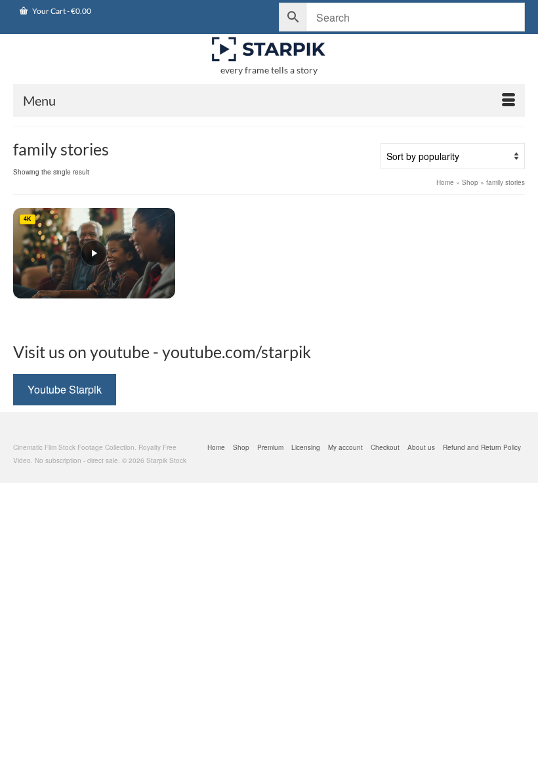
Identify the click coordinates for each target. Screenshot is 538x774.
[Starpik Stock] (269, 49)
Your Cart (61, 11)
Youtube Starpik (65, 389)
